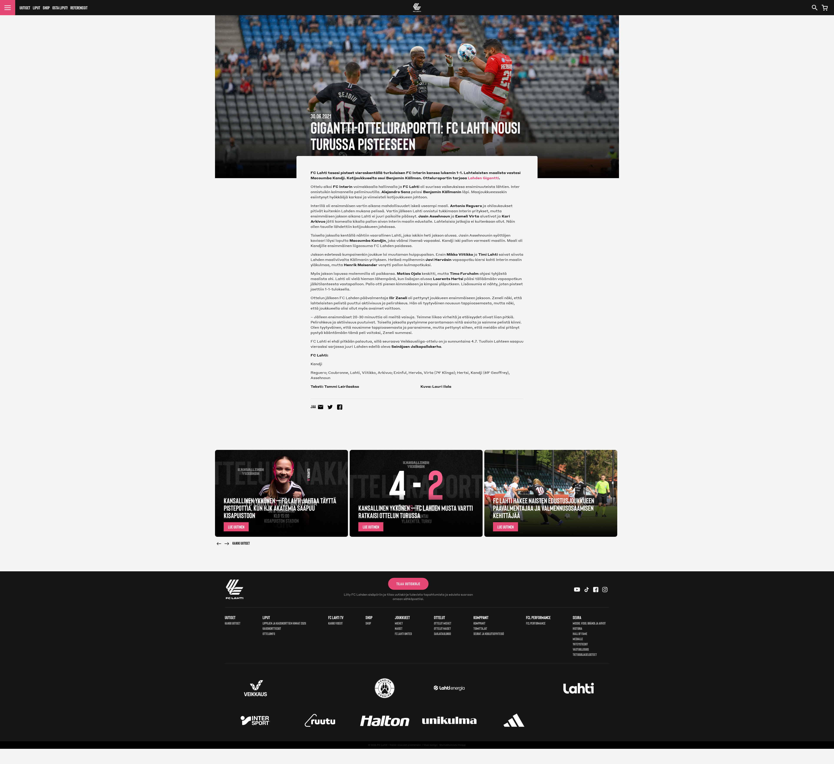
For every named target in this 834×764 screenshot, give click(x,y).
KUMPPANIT (479, 623)
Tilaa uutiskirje (408, 583)
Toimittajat (480, 628)
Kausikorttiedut (272, 628)
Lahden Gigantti (483, 178)
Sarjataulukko (442, 633)
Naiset (398, 628)
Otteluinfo (269, 633)
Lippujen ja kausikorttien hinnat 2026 (284, 623)
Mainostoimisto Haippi (452, 745)
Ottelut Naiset (442, 628)
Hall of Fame (580, 633)
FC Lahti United (403, 633)
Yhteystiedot (580, 644)
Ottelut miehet (442, 623)
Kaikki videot (335, 623)
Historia (577, 628)
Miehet (399, 623)
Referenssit (79, 7)
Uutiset (25, 7)
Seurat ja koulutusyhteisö (488, 633)
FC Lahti (382, 745)
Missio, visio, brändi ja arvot (589, 623)
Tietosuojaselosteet (585, 654)
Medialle (578, 639)
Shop (46, 7)
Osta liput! (60, 7)
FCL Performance (536, 623)
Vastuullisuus (581, 649)
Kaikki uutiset (241, 543)
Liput (36, 7)
